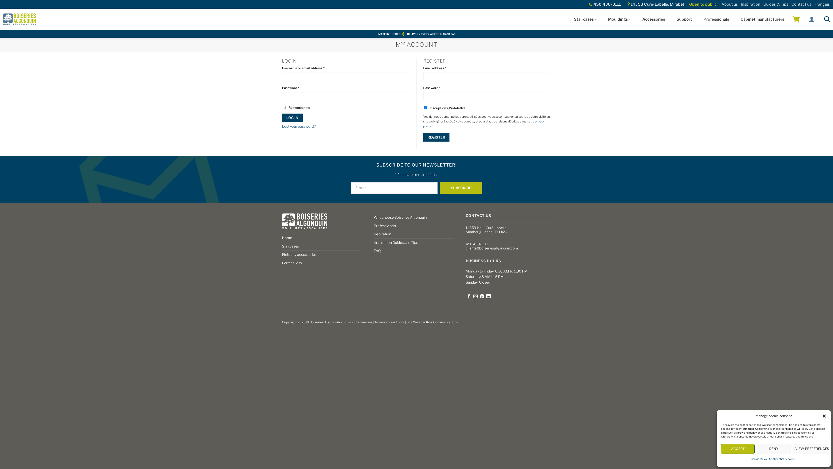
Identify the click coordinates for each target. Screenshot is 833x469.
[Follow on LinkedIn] (488, 296)
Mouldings (618, 19)
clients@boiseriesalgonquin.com (492, 248)
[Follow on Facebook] (469, 296)
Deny (774, 449)
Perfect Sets (292, 263)
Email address (441, 68)
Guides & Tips (775, 4)
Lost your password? (299, 126)
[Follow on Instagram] (475, 296)
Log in (292, 118)
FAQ (377, 251)
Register (436, 137)
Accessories (653, 19)
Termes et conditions (389, 322)
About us (729, 4)
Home (287, 238)
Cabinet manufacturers (762, 19)
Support (684, 19)
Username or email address (310, 68)
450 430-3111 (477, 244)
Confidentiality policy (782, 459)
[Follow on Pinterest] (482, 296)
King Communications (442, 322)
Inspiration (750, 4)
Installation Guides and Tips (396, 243)
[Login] (811, 19)
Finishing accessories (299, 255)
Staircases (584, 19)
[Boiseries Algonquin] (19, 19)
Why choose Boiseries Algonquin (400, 217)
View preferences (810, 449)
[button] (824, 416)
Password (297, 88)
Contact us (801, 4)
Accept (738, 449)
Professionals (716, 19)
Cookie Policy (759, 459)
